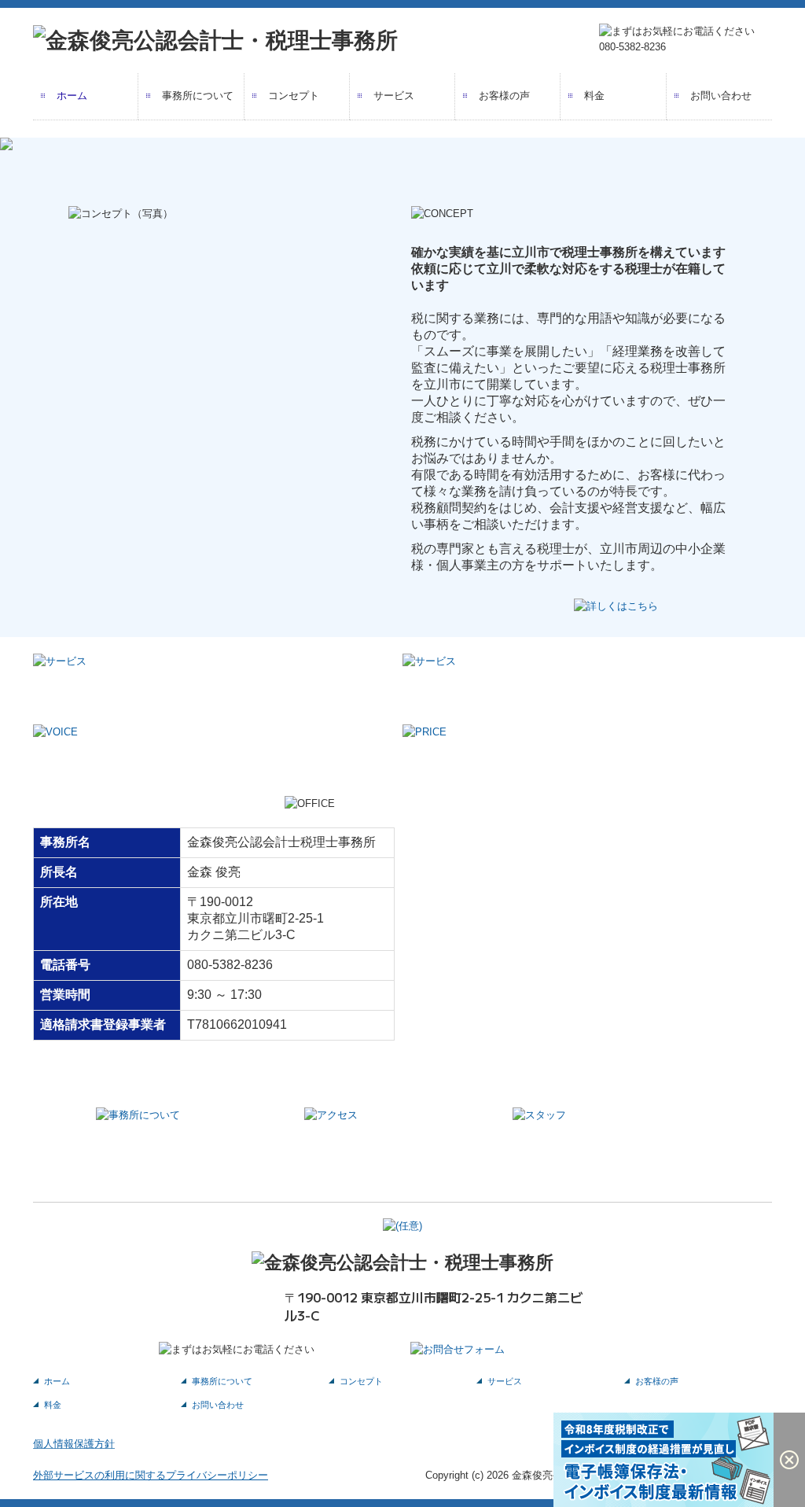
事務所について (197, 95)
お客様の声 (504, 95)
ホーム (72, 95)
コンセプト (293, 95)
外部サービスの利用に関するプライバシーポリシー (150, 1475)
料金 (594, 95)
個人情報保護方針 (74, 1444)
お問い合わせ (721, 95)
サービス (393, 95)
